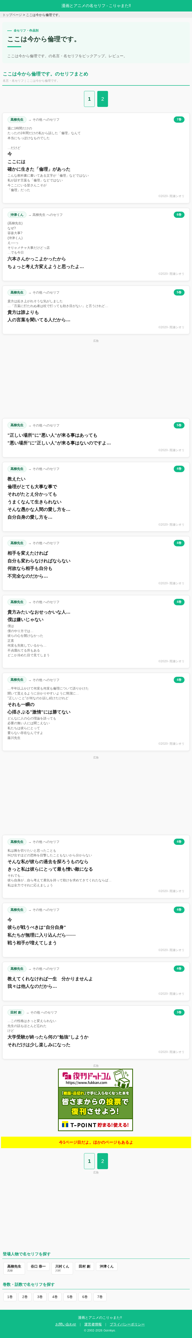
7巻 (179, 119)
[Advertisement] (96, 379)
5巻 (179, 292)
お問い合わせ (65, 1324)
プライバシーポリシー (127, 1324)
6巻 (179, 214)
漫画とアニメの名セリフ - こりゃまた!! (96, 5)
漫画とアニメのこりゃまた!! (100, 1318)
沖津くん (17, 215)
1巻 (10, 1297)
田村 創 (15, 1012)
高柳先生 (17, 119)
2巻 (25, 1297)
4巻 (179, 468)
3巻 (179, 1012)
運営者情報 (93, 1324)
